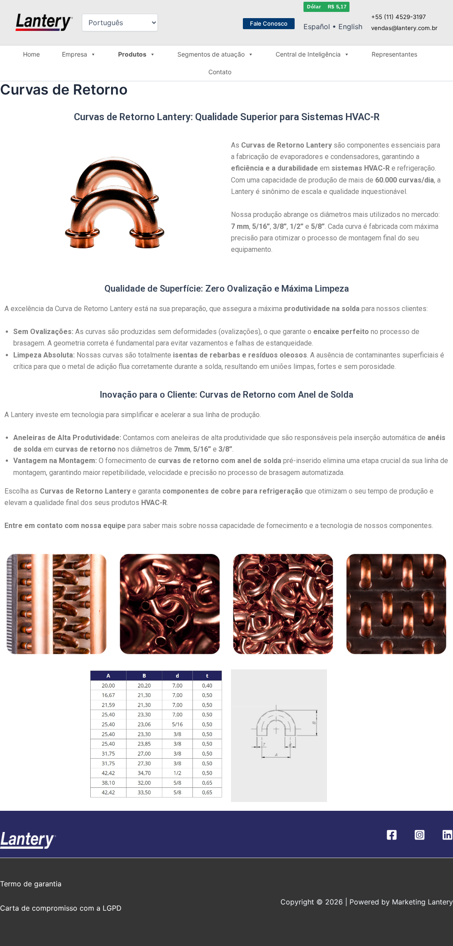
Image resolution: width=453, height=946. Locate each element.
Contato (219, 72)
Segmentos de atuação (211, 54)
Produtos (132, 54)
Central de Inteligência (308, 54)
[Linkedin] (447, 834)
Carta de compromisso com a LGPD (61, 908)
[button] (269, 23)
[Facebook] (391, 834)
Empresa (74, 54)
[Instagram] (419, 834)
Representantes (394, 54)
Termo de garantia (30, 883)
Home (31, 54)
